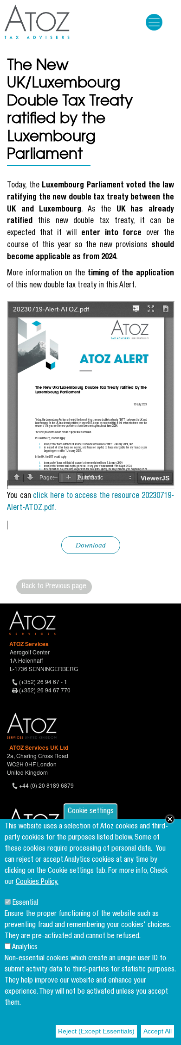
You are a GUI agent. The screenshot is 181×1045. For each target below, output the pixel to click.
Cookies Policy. (37, 882)
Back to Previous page (54, 587)
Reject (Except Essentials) (96, 1031)
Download (91, 545)
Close (169, 819)
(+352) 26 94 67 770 (45, 690)
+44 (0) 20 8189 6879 (46, 785)
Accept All (157, 1031)
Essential (25, 903)
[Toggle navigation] (154, 22)
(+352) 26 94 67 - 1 (43, 681)
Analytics (25, 948)
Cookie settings (91, 811)
